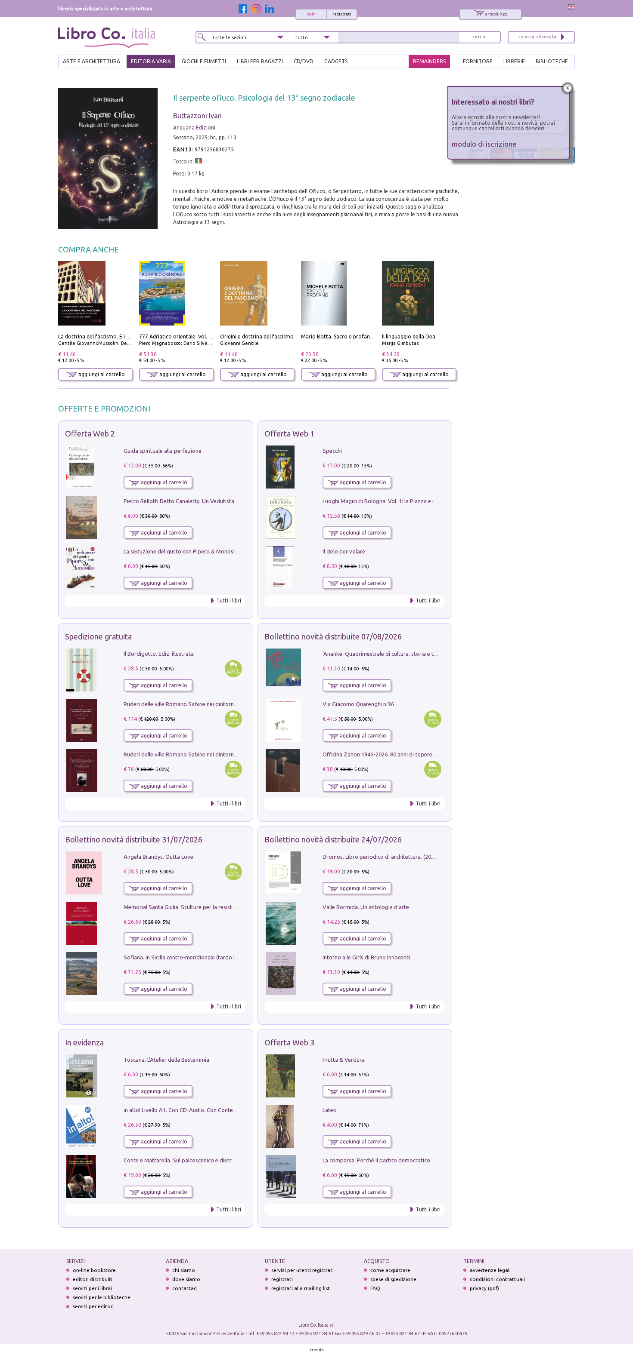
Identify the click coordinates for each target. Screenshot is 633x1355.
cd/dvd (303, 61)
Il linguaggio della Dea (408, 336)
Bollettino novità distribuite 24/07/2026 (333, 839)
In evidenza (84, 1042)
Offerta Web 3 (289, 1042)
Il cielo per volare (344, 551)
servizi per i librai (92, 1288)
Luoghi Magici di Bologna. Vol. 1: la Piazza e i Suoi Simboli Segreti (404, 501)
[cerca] (479, 37)
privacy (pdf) (484, 1288)
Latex (329, 1110)
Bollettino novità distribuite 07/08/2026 (333, 636)
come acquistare (390, 1270)
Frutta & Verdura (344, 1060)
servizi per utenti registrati (302, 1270)
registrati (341, 14)
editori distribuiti (92, 1279)
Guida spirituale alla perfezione (163, 451)
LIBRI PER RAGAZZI (260, 61)
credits (317, 1349)
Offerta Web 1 (289, 433)
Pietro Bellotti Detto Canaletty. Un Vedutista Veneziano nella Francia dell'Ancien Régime (233, 501)
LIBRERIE (514, 61)
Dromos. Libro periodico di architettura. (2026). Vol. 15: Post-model (406, 857)
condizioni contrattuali (497, 1279)
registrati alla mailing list (300, 1288)
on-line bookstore (94, 1270)
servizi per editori (93, 1306)
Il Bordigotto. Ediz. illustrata (159, 654)
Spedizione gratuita (98, 636)
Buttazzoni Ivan (197, 116)
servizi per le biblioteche (101, 1297)
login (311, 14)
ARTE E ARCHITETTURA (91, 61)
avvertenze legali (490, 1270)
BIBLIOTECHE (552, 61)
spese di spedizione (393, 1279)
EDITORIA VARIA (151, 61)
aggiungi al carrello (101, 374)
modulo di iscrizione (484, 144)
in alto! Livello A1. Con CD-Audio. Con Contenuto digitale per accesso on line (218, 1110)
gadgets (336, 61)
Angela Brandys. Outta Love (158, 857)
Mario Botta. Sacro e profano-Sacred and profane (362, 336)
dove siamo (186, 1279)
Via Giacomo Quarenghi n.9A (358, 704)
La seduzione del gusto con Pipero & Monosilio (182, 551)
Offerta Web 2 (90, 433)
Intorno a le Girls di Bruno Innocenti (366, 957)
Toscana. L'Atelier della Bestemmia (166, 1060)
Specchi (332, 451)
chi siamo (183, 1270)
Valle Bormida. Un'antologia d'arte (366, 907)
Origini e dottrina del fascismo (257, 336)
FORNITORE (478, 61)
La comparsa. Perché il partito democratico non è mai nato (396, 1160)
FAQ (375, 1288)
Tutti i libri (228, 600)
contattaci (185, 1288)
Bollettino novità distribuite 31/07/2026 (133, 839)
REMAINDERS (429, 61)
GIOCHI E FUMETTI (204, 61)
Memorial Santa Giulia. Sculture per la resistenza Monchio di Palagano (211, 907)
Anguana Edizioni (194, 127)
